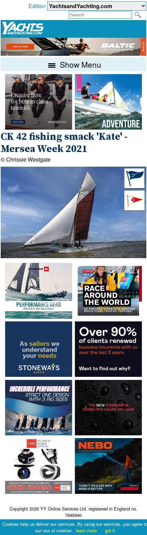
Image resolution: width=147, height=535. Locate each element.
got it (110, 530)
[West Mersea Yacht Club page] (134, 209)
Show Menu (79, 64)
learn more (86, 530)
